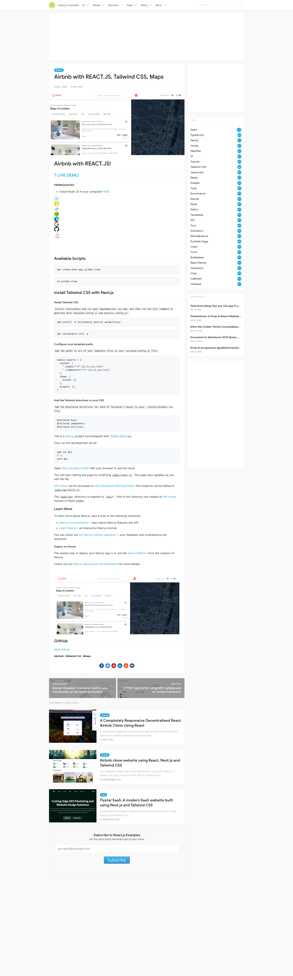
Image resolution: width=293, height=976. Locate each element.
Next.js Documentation (74, 522)
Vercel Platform (137, 553)
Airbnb (58, 70)
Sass (103, 794)
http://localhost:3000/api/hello (114, 485)
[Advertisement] (146, 36)
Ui (83, 5)
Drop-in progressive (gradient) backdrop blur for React (225, 348)
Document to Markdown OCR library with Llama (220, 337)
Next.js (69, 436)
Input (130, 5)
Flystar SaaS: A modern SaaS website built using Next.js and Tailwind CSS (136, 802)
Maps (87, 656)
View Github (62, 649)
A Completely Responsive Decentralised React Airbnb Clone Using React (140, 723)
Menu (144, 5)
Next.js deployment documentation (95, 564)
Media (96, 5)
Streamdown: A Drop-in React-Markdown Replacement (225, 316)
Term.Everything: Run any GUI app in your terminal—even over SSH (232, 306)
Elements (113, 5)
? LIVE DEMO (66, 175)
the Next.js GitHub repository (98, 534)
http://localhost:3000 (75, 468)
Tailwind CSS (74, 656)
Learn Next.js (68, 528)
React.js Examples (68, 5)
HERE (106, 191)
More (159, 5)
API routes (60, 485)
